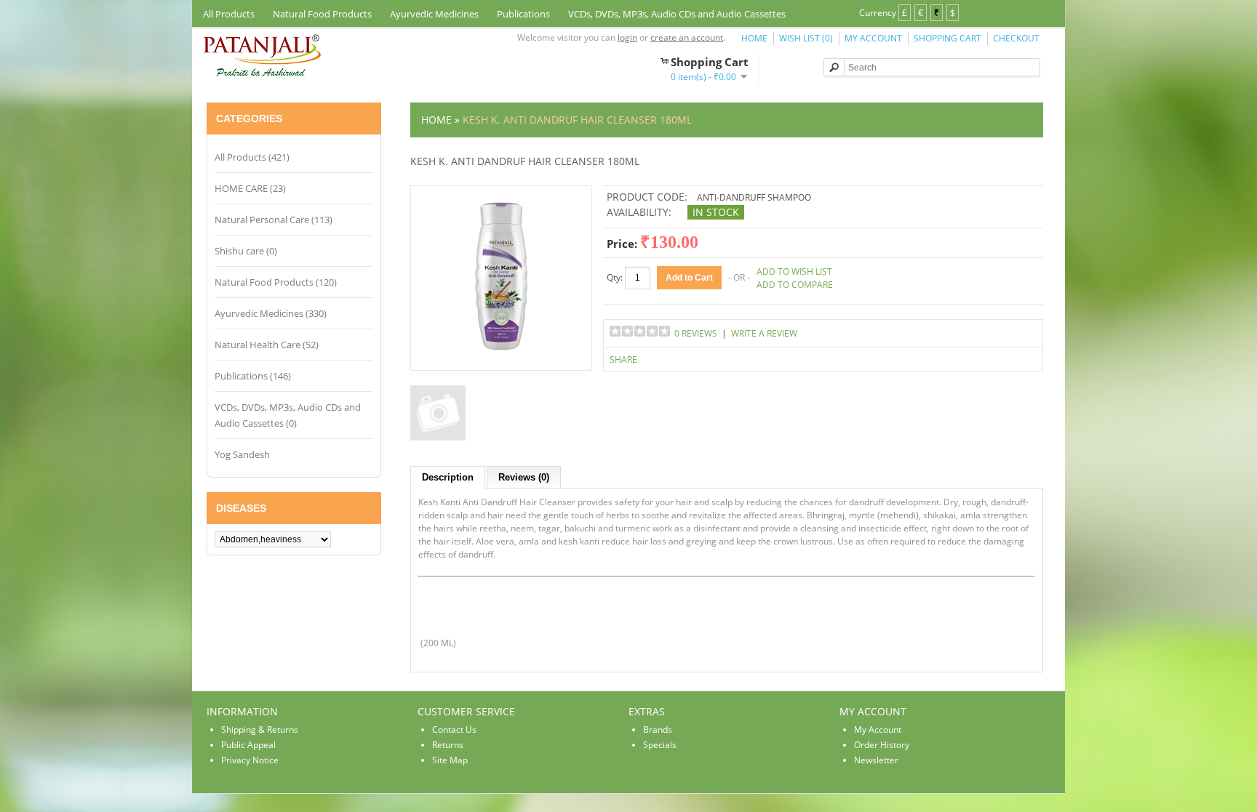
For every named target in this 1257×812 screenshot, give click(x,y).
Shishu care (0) (246, 250)
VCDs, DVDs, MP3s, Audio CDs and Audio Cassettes (677, 13)
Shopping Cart (947, 38)
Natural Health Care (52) (267, 344)
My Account (873, 38)
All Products (229, 13)
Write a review (764, 333)
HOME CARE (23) (250, 188)
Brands (657, 729)
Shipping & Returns (259, 729)
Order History (881, 745)
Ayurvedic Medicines (434, 13)
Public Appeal (248, 745)
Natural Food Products (322, 13)
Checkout (1016, 38)
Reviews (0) (523, 477)
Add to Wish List (794, 271)
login (627, 37)
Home (754, 38)
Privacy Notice (250, 760)
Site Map (450, 760)
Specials (660, 745)
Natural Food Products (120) (276, 282)
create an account (686, 37)
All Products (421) (252, 157)
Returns (447, 745)
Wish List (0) (806, 38)
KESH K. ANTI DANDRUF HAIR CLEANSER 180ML (577, 119)
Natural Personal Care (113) (273, 219)
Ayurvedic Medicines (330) (271, 313)
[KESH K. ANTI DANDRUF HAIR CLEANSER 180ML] (501, 356)
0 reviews (695, 333)
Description (448, 477)
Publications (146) (253, 375)
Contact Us (454, 729)
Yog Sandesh (242, 454)
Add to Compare (795, 284)
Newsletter (876, 760)
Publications (523, 13)
